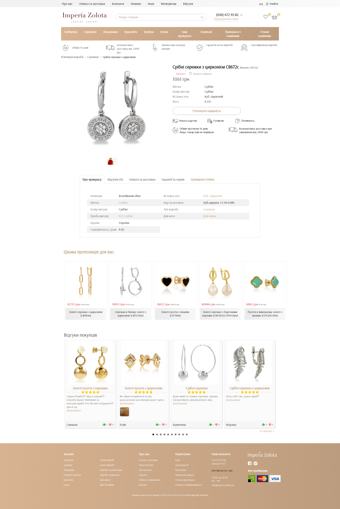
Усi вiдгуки (265, 431)
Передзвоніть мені (226, 19)
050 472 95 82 (219, 460)
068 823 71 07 (219, 463)
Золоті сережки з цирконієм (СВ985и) (85, 313)
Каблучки (70, 32)
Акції (151, 3)
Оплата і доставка (148, 460)
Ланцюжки (110, 32)
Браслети (130, 32)
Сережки (90, 32)
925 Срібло (126, 216)
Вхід (177, 460)
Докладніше (74, 410)
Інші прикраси (184, 34)
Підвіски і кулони (72, 474)
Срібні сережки (197, 388)
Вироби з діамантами (111, 470)
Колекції (206, 32)
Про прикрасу (92, 179)
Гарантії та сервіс (173, 179)
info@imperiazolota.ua (223, 485)
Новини (136, 3)
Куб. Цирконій (212, 196)
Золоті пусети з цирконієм (143, 388)
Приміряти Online (202, 179)
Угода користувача (185, 479)
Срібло (123, 202)
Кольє (164, 32)
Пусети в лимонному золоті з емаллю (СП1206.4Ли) (265, 313)
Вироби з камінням (109, 474)
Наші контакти (146, 465)
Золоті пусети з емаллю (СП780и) (175, 313)
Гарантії (143, 474)
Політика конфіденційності (188, 484)
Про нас (67, 3)
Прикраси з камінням (233, 34)
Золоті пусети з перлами (90, 388)
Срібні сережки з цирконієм (250, 388)
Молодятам (168, 3)
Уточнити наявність (206, 111)
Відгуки (188, 3)
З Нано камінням (264, 34)
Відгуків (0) (115, 179)
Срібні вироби (107, 460)
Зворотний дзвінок (184, 474)
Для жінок (209, 216)
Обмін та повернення (149, 479)
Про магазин (145, 470)
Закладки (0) (182, 465)
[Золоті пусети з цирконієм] (124, 411)
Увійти (273, 3)
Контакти (118, 3)
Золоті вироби (107, 465)
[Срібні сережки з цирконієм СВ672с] (114, 105)
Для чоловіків (107, 484)
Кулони (149, 32)
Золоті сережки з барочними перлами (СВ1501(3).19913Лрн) (220, 313)
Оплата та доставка (92, 3)
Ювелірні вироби (72, 57)
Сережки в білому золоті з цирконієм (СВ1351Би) (130, 313)
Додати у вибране (202, 73)
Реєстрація (180, 470)
